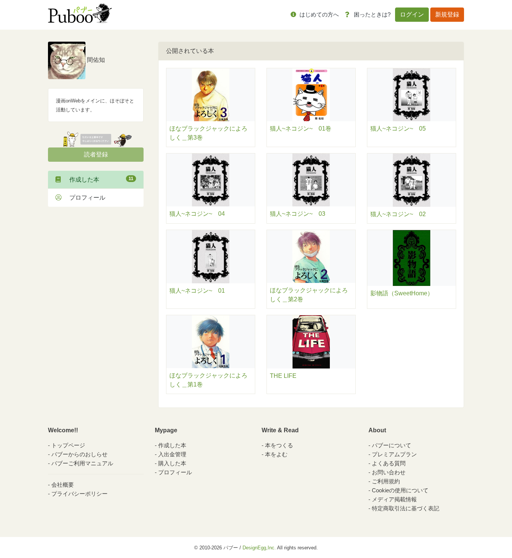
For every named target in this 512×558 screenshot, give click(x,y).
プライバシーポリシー (79, 493)
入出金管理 (172, 454)
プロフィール (84, 197)
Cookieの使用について (400, 490)
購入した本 (172, 463)
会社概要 (62, 484)
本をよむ (276, 454)
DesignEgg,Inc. (259, 547)
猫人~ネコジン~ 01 (197, 290)
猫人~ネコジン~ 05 (398, 128)
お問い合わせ (389, 472)
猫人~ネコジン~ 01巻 (300, 128)
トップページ (68, 445)
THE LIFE (283, 376)
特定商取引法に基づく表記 (405, 508)
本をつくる (279, 445)
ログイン (412, 14)
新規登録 (447, 14)
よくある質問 (389, 463)
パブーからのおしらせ (79, 454)
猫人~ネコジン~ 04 (197, 214)
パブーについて (391, 445)
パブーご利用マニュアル (82, 463)
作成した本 (98, 179)
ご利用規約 (386, 481)
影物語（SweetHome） (401, 293)
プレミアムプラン (394, 454)
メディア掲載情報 (394, 499)
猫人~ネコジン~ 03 (297, 214)
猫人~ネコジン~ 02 (398, 214)
